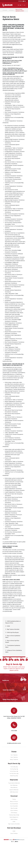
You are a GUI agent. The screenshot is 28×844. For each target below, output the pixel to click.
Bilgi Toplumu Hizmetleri (13, 629)
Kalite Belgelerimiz (14, 817)
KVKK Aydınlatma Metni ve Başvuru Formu (13, 622)
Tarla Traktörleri (14, 757)
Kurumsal (11, 10)
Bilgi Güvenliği (14, 808)
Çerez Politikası (14, 810)
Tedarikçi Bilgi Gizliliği (14, 814)
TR (18, 5)
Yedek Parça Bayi (14, 775)
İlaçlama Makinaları (14, 789)
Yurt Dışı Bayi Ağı (14, 769)
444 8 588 (14, 730)
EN (20, 5)
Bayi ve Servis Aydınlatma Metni (20, 10)
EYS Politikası (14, 812)
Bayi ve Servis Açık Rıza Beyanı (12, 641)
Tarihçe (14, 799)
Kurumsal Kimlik (14, 803)
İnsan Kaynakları (14, 806)
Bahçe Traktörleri (14, 759)
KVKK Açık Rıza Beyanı (13, 632)
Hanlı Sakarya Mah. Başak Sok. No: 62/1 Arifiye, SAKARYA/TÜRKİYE (14, 717)
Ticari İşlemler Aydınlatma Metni (12, 646)
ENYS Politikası (14, 819)
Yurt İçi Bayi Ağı (14, 766)
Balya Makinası (14, 787)
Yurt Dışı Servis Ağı (14, 773)
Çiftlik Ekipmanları (14, 792)
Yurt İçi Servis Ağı (14, 771)
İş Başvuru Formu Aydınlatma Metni (13, 651)
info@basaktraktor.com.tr (14, 743)
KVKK (8, 626)
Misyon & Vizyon (14, 801)
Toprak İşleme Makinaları (14, 783)
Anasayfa (5, 10)
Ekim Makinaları (14, 785)
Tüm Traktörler (14, 755)
